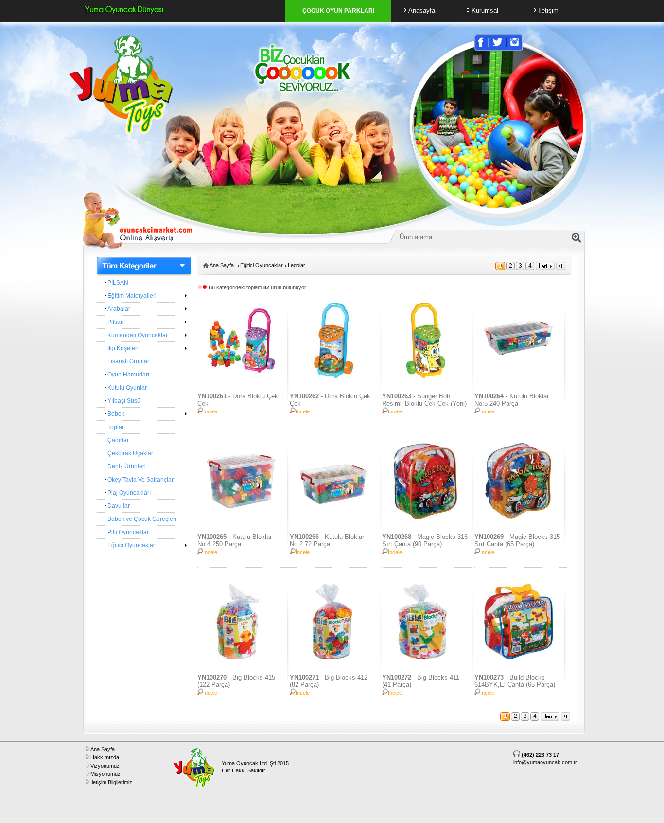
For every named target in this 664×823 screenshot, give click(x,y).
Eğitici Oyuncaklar (130, 545)
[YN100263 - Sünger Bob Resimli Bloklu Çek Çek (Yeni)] (425, 376)
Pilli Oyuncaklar (127, 532)
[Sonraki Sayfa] (545, 268)
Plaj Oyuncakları (128, 492)
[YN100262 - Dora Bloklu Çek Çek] (333, 376)
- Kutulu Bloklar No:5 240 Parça (511, 400)
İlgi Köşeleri (122, 348)
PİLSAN (117, 282)
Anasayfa (421, 10)
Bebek (115, 414)
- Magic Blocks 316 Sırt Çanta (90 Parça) (425, 540)
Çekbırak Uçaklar (129, 453)
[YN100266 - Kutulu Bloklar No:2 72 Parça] (333, 516)
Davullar (118, 505)
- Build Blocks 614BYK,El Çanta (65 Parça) (514, 681)
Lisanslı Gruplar (127, 361)
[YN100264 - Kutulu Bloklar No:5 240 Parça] (518, 376)
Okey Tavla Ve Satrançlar (140, 479)
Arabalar (118, 308)
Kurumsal (485, 10)
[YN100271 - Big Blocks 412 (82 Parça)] (333, 657)
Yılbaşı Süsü (123, 400)
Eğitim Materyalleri (131, 295)
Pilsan (115, 322)
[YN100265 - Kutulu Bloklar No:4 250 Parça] (241, 516)
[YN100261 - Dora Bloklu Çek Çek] (241, 376)
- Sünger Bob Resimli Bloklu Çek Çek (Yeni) (424, 400)
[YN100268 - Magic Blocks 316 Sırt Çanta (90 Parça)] (425, 516)
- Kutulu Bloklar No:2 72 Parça (327, 540)
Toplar (115, 427)
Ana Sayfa (222, 265)
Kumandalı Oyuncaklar (137, 335)
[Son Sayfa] (560, 268)
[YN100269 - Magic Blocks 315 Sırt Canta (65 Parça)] (518, 516)
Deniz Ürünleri (126, 466)
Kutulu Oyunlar (126, 387)
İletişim (548, 10)
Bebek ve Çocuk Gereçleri (141, 519)
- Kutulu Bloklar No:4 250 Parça (234, 540)
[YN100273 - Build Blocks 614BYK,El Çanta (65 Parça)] (518, 657)
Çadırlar (117, 440)
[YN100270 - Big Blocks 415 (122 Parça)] (241, 657)
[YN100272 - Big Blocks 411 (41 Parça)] (425, 657)
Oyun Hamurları (127, 374)
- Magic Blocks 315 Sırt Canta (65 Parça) (517, 540)
